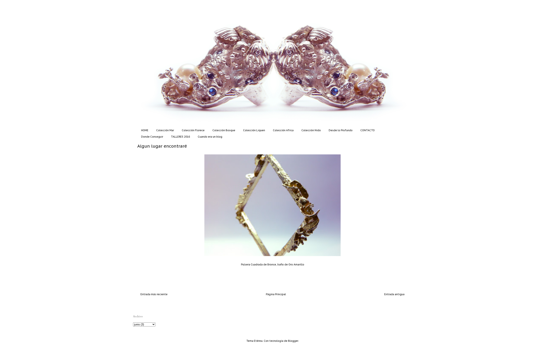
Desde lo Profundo (341, 130)
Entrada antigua (394, 294)
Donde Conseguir (152, 136)
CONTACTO (367, 130)
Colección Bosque (223, 130)
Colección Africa (283, 130)
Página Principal (276, 294)
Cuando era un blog (210, 136)
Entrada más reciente (154, 294)
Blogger (293, 340)
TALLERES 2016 (180, 136)
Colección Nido (311, 130)
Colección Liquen (254, 130)
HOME (144, 130)
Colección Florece (193, 130)
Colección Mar (165, 130)
